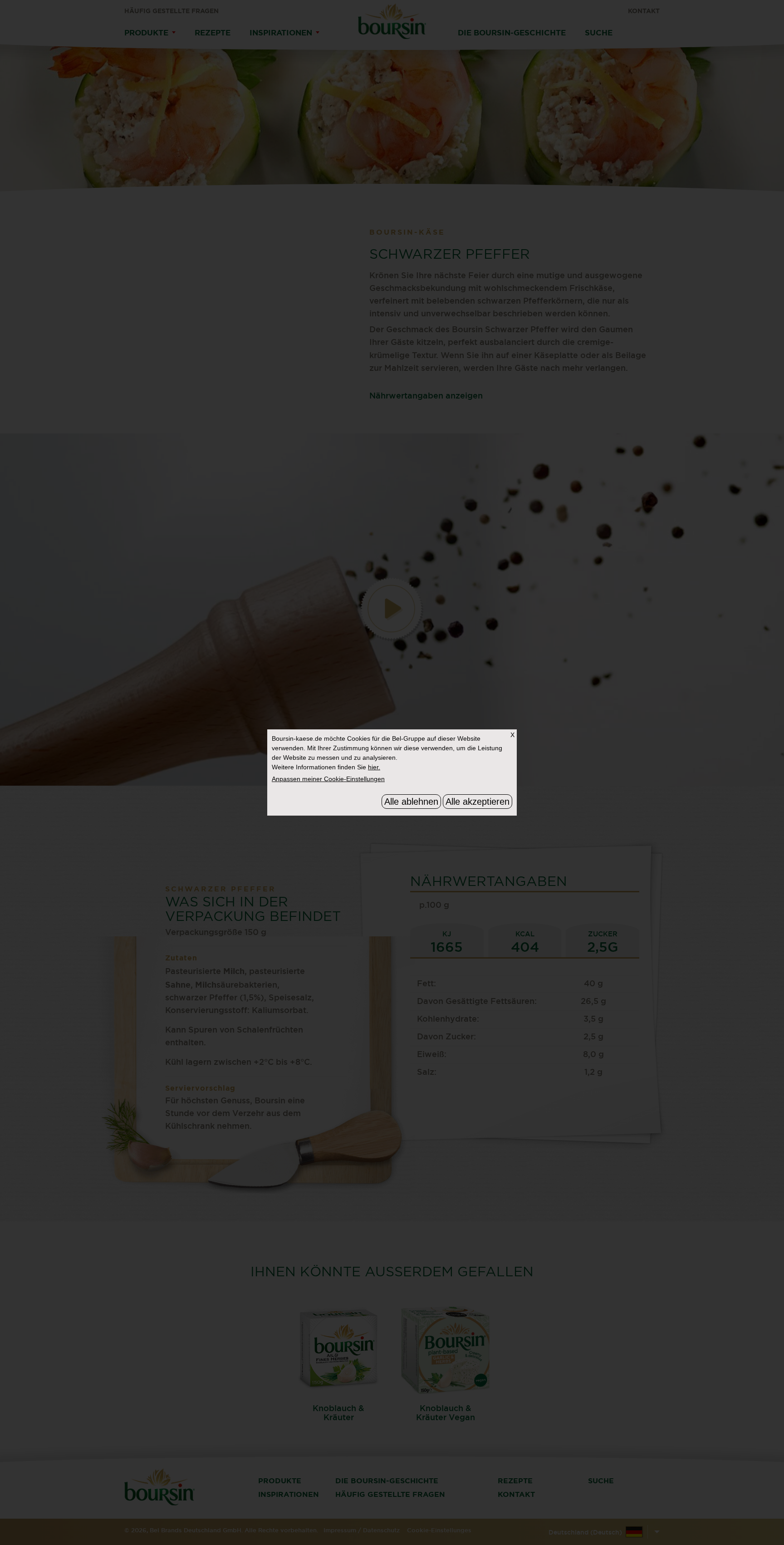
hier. (374, 767)
